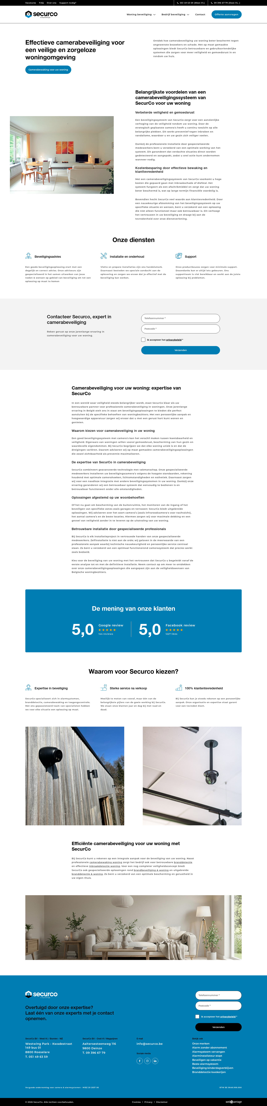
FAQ (41, 3)
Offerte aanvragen (226, 14)
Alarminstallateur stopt (207, 1055)
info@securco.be (150, 1044)
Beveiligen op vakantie (206, 1059)
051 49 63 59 (192, 3)
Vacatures (30, 3)
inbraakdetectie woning (104, 866)
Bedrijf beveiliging (174, 14)
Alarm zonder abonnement (209, 1047)
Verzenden (181, 350)
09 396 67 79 (226, 3)
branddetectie (183, 862)
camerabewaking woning (106, 862)
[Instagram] (147, 1061)
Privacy (148, 1102)
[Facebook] (140, 1061)
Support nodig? (67, 3)
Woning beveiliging (140, 14)
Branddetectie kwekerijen (209, 1072)
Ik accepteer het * (165, 339)
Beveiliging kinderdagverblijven (212, 1067)
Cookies (136, 1102)
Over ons (51, 3)
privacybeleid (174, 339)
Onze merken (201, 1043)
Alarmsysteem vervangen (208, 1051)
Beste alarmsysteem (205, 1063)
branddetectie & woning (87, 874)
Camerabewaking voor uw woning (48, 69)
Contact (200, 14)
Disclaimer (162, 1102)
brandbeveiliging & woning (151, 870)
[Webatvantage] (234, 1102)
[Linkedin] (155, 1061)
